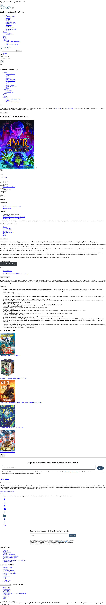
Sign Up (100, 468)
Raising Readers (7, 580)
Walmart (5, 235)
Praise (2, 286)
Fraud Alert (6, 596)
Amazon (5, 227)
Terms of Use (6, 587)
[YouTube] (4, 510)
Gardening (8, 20)
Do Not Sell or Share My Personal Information (14, 593)
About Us (5, 550)
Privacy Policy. (70, 108)
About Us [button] (5, 40)
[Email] (4, 526)
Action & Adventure (17, 273)
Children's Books (7, 271)
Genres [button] (5, 15)
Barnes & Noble (7, 228)
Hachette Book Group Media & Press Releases (14, 560)
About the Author (4, 277)
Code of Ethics (6, 592)
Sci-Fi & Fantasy (10, 27)
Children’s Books (10, 16)
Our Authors (9, 33)
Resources (3, 564)
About (2, 547)
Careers (8, 43)
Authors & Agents (7, 567)
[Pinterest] (4, 520)
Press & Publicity (7, 561)
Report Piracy (6, 594)
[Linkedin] (4, 516)
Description (3, 238)
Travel (7, 30)
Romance (8, 26)
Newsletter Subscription (9, 554)
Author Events (9, 34)
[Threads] (4, 523)
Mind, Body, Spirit (10, 22)
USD (4, 58)
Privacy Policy (6, 589)
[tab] (53, 105)
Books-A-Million (7, 229)
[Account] (2, 61)
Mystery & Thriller (10, 23)
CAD (9, 58)
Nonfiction (8, 25)
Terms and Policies (5, 584)
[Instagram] (4, 507)
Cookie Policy (58, 108)
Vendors (5, 578)
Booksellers (6, 581)
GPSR (4, 599)
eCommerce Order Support (9, 572)
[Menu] (1, 5)
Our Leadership (7, 552)
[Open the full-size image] (36, 168)
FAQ (4, 577)
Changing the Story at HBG (10, 557)
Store (4, 37)
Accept (2, 112)
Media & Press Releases (12, 44)
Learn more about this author (7, 491)
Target (4, 234)
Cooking (8, 18)
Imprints (5, 39)
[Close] (1, 170)
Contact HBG (6, 576)
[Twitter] (4, 503)
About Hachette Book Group (13, 41)
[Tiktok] (4, 513)
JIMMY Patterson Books (9, 187)
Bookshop (5, 231)
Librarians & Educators (9, 570)
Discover (5, 36)
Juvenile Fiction (7, 273)
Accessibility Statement (9, 559)
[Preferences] (2, 54)
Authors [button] (5, 32)
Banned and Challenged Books (10, 556)
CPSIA (5, 597)
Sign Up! (4, 53)
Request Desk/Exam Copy (8, 264)
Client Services (6, 569)
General (26, 273)
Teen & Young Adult (11, 29)
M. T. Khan (5, 177)
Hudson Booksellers (8, 232)
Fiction (8, 19)
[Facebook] (4, 500)
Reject (6, 112)
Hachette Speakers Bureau (9, 573)
